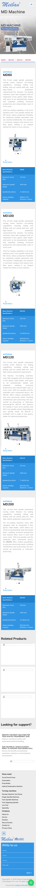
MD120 (20, 60)
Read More (7, 162)
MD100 (11, 60)
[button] (31, 4)
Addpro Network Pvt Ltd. (24, 885)
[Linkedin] (4, 833)
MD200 (28, 60)
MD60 (3, 60)
